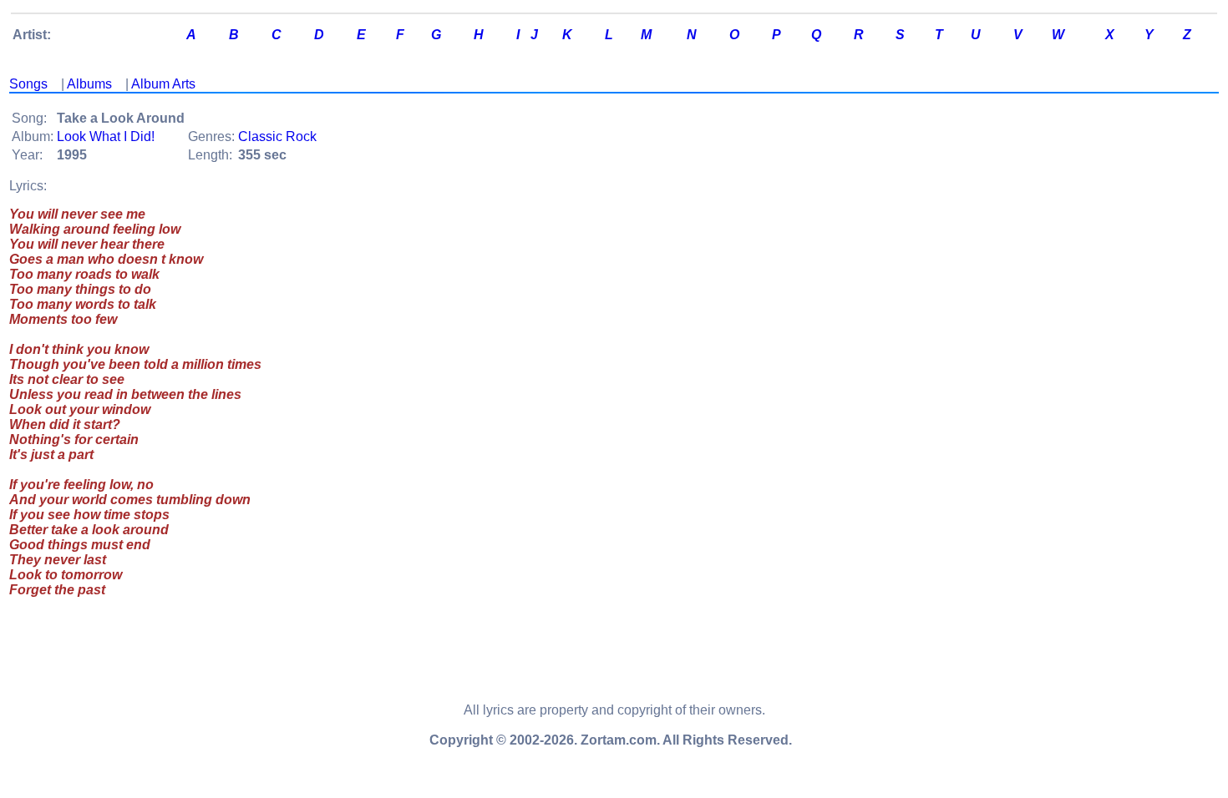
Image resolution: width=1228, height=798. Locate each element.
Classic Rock (277, 136)
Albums (89, 84)
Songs (28, 84)
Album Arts (163, 84)
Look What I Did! (106, 136)
